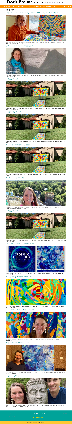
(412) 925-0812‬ (12, 416)
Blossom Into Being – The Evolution (20, 310)
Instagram (43, 6)
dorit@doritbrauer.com (13, 413)
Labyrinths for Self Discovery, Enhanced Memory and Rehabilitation (33, 13)
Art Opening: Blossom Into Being (19, 277)
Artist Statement (21, 6)
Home (2, 6)
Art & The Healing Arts (15, 178)
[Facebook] (65, 7)
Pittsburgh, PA (65, 413)
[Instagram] (67, 7)
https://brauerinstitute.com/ (38, 417)
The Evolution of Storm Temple (18, 343)
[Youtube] (69, 7)
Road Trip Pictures (32, 6)
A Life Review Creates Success (18, 145)
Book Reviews (38, 6)
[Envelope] (70, 7)
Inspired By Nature (13, 376)
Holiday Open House (14, 79)
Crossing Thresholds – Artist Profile (20, 244)
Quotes (26, 6)
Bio (4, 6)
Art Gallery (8, 6)
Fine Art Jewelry (14, 6)
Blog (50, 6)
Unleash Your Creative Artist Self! (19, 46)
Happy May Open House (15, 112)
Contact (53, 6)
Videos (47, 6)
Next (64, 408)
